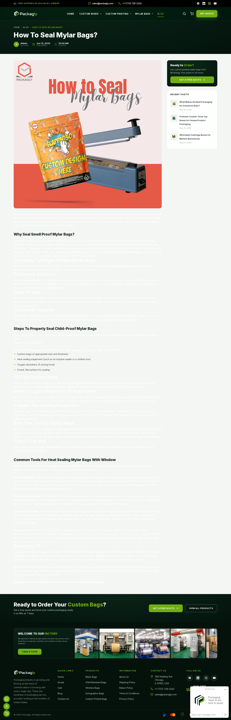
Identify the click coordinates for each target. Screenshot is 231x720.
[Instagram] (209, 3)
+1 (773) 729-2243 (164, 689)
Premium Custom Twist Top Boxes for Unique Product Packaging (193, 120)
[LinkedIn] (204, 3)
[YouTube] (215, 3)
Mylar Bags (142, 13)
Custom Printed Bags (96, 699)
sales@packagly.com (166, 694)
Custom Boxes (89, 13)
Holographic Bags (94, 693)
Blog (160, 13)
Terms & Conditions (129, 693)
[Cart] (192, 13)
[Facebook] (198, 3)
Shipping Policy (127, 682)
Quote (61, 682)
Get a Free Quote (190, 79)
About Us (124, 677)
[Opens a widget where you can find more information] (209, 702)
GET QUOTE (207, 13)
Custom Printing (117, 13)
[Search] (184, 13)
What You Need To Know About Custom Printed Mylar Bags (66, 582)
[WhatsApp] (6, 699)
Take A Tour (29, 651)
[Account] (6, 707)
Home (70, 13)
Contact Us (63, 699)
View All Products (201, 608)
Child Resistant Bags (95, 682)
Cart (60, 688)
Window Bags (92, 688)
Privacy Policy (126, 699)
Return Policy (126, 688)
